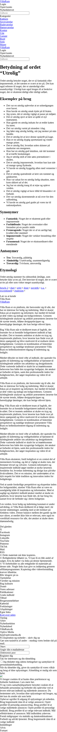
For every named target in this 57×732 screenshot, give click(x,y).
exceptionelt (6, 290)
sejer (19, 288)
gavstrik (35, 288)
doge (26, 288)
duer (12, 288)
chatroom (19, 290)
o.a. (43, 288)
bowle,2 (4, 288)
